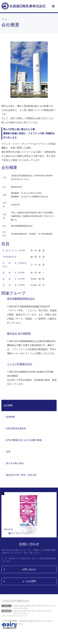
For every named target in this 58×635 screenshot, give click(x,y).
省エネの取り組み (15, 463)
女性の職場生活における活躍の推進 (24, 440)
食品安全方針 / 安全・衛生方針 (21, 475)
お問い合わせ (29, 569)
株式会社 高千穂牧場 (19, 333)
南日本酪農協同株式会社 (21, 298)
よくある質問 (29, 581)
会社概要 (8, 405)
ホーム (4, 19)
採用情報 (10, 417)
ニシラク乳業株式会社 (19, 364)
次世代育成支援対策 (16, 428)
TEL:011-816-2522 (44, 611)
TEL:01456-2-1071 (48, 606)
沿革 (8, 451)
